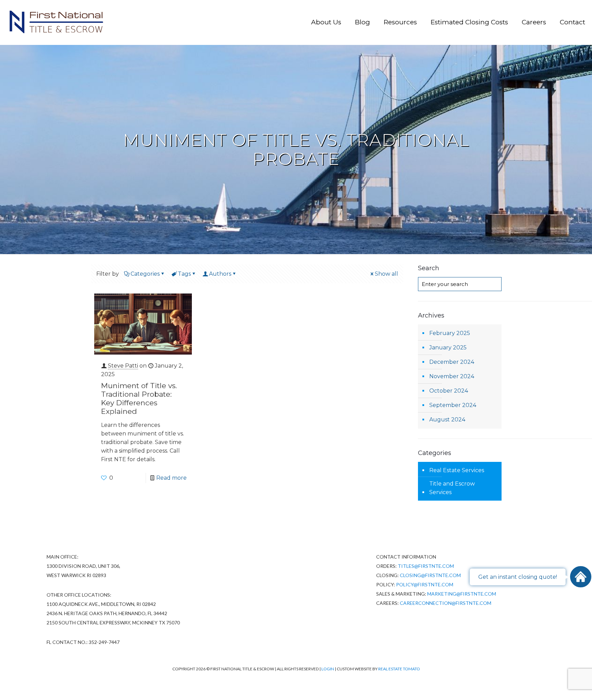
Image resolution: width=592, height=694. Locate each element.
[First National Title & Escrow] (56, 22)
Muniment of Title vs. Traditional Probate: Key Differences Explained (139, 398)
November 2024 (451, 376)
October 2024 (448, 390)
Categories (145, 274)
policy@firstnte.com (424, 584)
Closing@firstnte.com (430, 575)
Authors (220, 274)
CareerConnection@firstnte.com (445, 603)
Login (328, 668)
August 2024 (447, 419)
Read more (171, 478)
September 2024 (452, 405)
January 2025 (448, 347)
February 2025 (449, 333)
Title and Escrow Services (452, 487)
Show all (386, 274)
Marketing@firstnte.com (461, 594)
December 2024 (451, 362)
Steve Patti (123, 365)
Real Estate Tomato (399, 668)
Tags (184, 274)
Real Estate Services (456, 470)
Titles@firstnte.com (426, 566)
